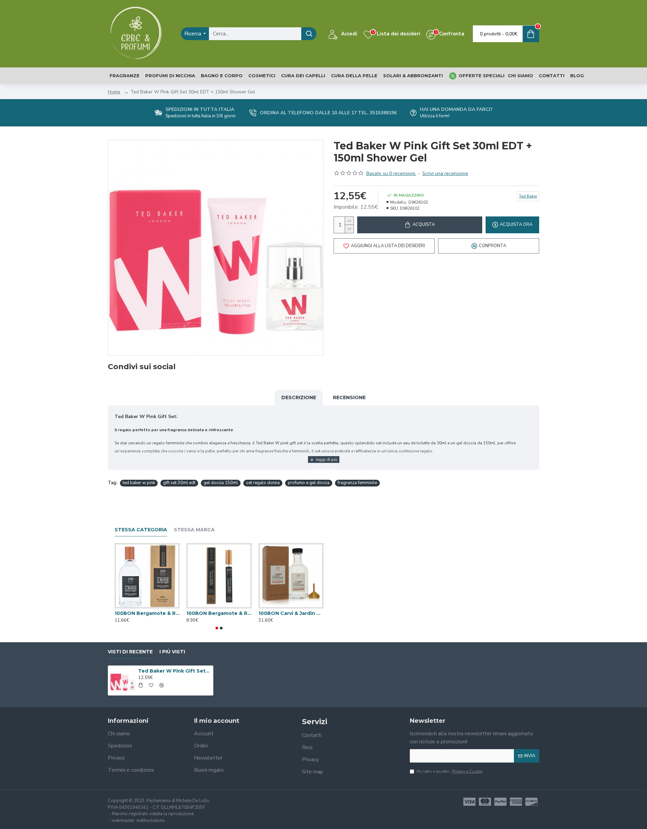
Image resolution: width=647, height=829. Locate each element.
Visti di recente (130, 652)
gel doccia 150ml (221, 483)
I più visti (172, 652)
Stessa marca (194, 530)
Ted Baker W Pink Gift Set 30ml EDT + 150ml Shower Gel (174, 671)
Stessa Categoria (141, 530)
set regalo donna (263, 483)
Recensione (349, 397)
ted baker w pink (139, 483)
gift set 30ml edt (179, 483)
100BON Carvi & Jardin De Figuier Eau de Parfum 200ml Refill (291, 613)
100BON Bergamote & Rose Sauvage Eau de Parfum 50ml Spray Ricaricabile (147, 613)
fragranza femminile (357, 483)
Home (114, 92)
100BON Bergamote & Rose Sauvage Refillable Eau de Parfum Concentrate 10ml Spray (218, 613)
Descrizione (298, 397)
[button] (217, 628)
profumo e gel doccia (309, 483)
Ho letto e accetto (449, 771)
